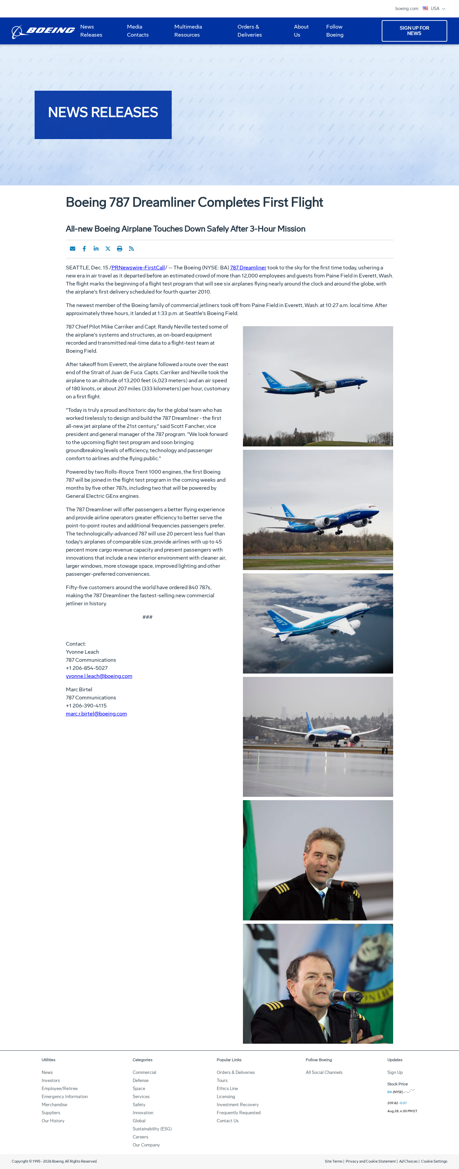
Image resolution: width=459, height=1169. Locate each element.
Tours (222, 1080)
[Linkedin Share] (96, 249)
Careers (140, 1136)
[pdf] (143, 249)
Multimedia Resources (185, 33)
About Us (299, 33)
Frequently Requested (239, 1112)
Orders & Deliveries (247, 33)
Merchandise (54, 1104)
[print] (120, 249)
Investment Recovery (238, 1104)
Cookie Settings (434, 1161)
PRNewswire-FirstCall (138, 267)
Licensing (226, 1096)
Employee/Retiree (60, 1088)
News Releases (91, 31)
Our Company (146, 1145)
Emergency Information (65, 1096)
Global (139, 1120)
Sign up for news (414, 30)
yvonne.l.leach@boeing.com (99, 676)
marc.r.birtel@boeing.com (96, 713)
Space (139, 1088)
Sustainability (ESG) (152, 1128)
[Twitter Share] (108, 249)
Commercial (144, 1072)
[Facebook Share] (84, 249)
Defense (141, 1080)
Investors (51, 1080)
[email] (73, 249)
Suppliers (51, 1112)
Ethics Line (227, 1088)
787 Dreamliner (248, 267)
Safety (139, 1104)
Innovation (143, 1112)
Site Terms (333, 1161)
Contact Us (228, 1120)
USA (436, 8)
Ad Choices (408, 1161)
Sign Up (395, 1072)
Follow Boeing (334, 31)
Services (141, 1096)
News (47, 1072)
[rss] (131, 249)
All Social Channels (324, 1072)
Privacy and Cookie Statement (371, 1161)
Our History (53, 1120)
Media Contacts (138, 31)
